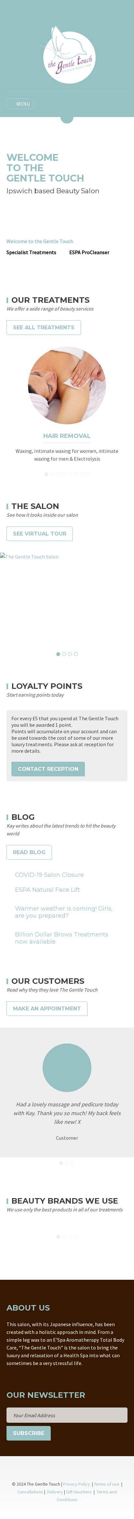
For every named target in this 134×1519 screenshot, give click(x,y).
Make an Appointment (47, 1009)
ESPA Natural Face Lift (47, 889)
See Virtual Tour (39, 534)
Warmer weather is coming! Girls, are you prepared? (64, 912)
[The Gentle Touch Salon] (67, 599)
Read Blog (29, 852)
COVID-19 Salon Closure (49, 874)
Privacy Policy (76, 1484)
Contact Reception (48, 769)
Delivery (55, 1492)
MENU (23, 103)
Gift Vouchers (79, 1492)
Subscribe (28, 1433)
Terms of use (107, 1484)
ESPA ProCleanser (89, 252)
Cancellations (30, 1492)
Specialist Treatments (31, 252)
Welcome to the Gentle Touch (40, 241)
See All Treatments (43, 327)
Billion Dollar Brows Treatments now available (61, 938)
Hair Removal (67, 436)
